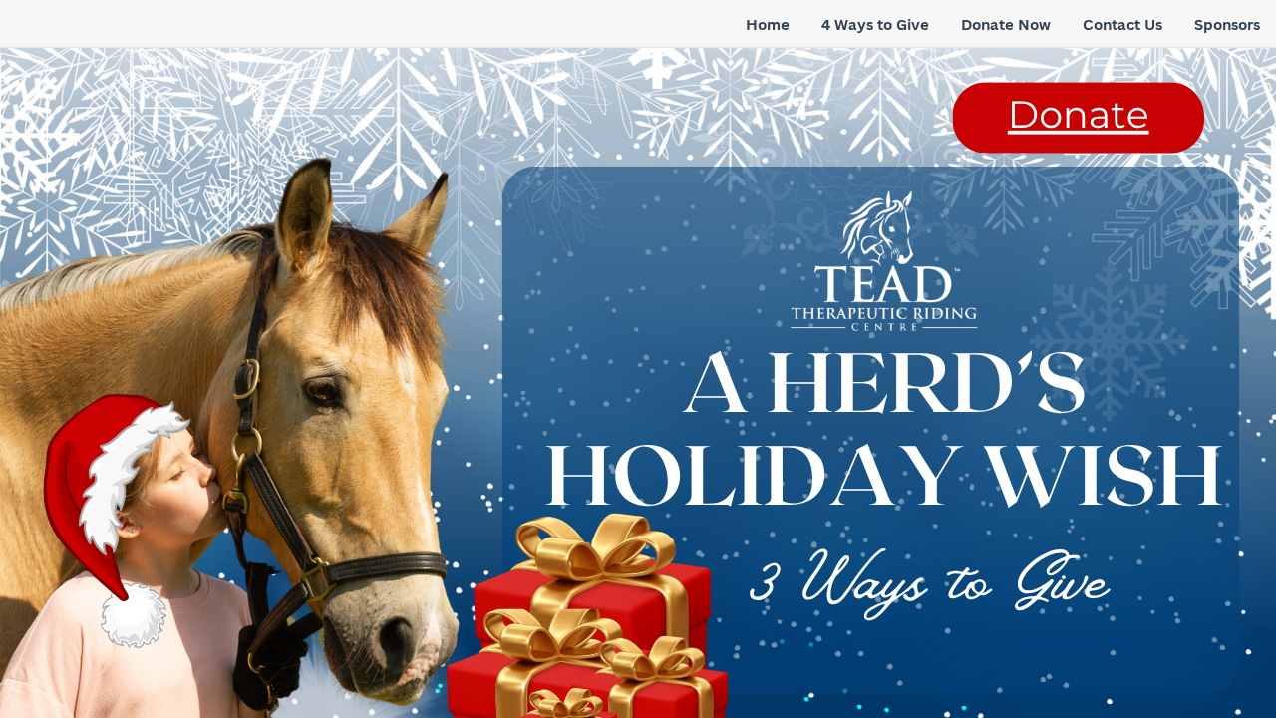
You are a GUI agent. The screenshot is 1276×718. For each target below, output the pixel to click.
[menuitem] (768, 25)
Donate (1078, 115)
